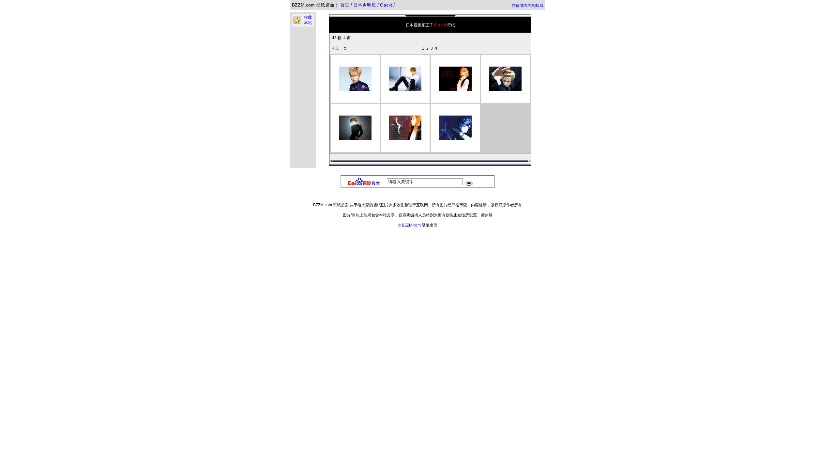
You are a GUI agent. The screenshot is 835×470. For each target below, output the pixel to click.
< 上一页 (339, 48)
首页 (344, 5)
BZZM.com (411, 225)
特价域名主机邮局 (527, 5)
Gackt (386, 5)
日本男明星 (365, 5)
